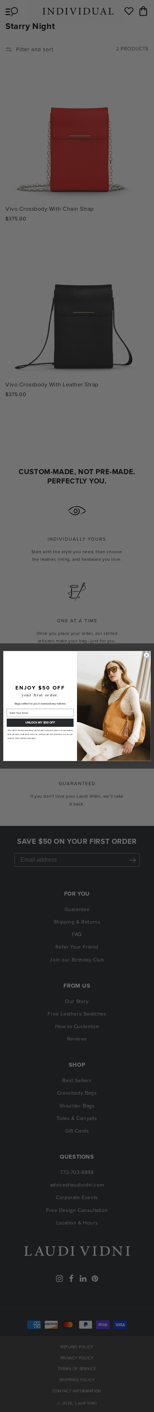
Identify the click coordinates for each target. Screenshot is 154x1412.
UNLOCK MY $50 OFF (40, 722)
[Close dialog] (146, 655)
